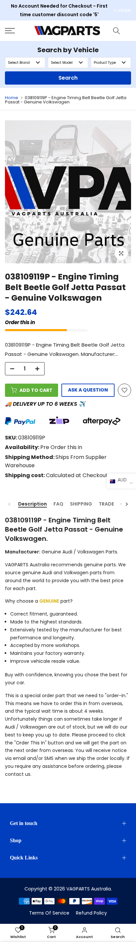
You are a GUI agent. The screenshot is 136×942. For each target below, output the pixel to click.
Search (68, 78)
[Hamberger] (17, 30)
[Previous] (9, 504)
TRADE (106, 504)
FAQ (58, 504)
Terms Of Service (49, 913)
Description (32, 504)
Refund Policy (91, 913)
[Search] (116, 30)
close (124, 10)
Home (11, 97)
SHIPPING (81, 504)
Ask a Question (88, 390)
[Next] (126, 504)
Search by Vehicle (68, 50)
